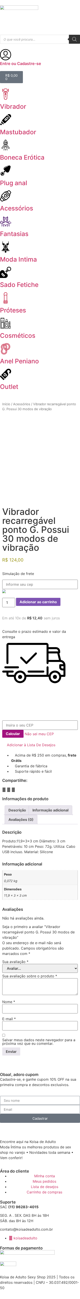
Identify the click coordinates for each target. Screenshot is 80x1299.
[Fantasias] (5, 221)
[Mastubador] (5, 119)
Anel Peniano (19, 361)
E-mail (9, 1019)
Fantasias (14, 234)
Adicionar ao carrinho (38, 602)
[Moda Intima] (5, 247)
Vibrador (13, 106)
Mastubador (18, 132)
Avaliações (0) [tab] (21, 819)
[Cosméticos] (5, 323)
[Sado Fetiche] (5, 272)
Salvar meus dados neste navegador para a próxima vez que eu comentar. (38, 1041)
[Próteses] (5, 298)
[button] (28, 745)
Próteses (13, 310)
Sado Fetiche (19, 284)
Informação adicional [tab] (50, 810)
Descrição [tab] (17, 810)
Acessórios (16, 208)
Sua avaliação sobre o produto (29, 976)
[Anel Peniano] (5, 348)
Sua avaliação (15, 961)
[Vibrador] (5, 94)
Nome (8, 1002)
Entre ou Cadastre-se (20, 63)
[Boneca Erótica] (5, 145)
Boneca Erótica (22, 157)
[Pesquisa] (74, 39)
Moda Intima (18, 259)
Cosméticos (17, 335)
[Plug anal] (5, 170)
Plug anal (13, 183)
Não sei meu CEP (39, 733)
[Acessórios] (5, 196)
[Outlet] (5, 374)
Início (6, 404)
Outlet (9, 386)
